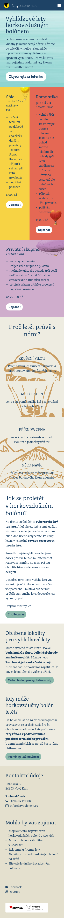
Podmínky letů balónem (23, 757)
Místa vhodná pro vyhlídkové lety (30, 680)
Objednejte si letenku (26, 76)
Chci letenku (16, 614)
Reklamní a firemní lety (24, 849)
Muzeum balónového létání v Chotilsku (26, 842)
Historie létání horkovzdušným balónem (29, 865)
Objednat (14, 205)
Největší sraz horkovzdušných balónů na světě (33, 856)
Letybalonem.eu (25, 5)
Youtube (14, 891)
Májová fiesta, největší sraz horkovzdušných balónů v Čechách (31, 833)
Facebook (15, 886)
